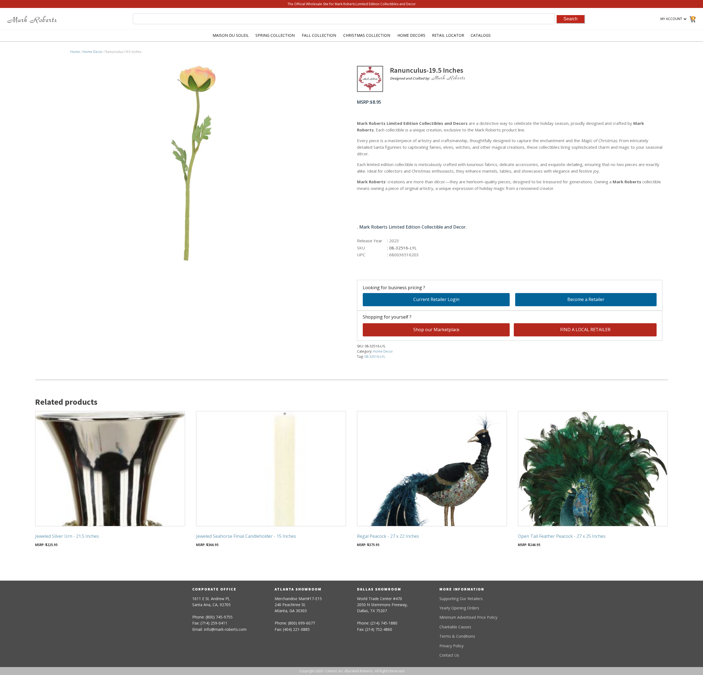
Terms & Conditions (457, 636)
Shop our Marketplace (436, 330)
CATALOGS (481, 35)
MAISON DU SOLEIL (231, 35)
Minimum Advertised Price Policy (468, 617)
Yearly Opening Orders (459, 608)
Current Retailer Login (436, 299)
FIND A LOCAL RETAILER (585, 330)
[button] (206, 75)
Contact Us (449, 655)
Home (75, 51)
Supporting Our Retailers (461, 598)
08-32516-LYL (374, 356)
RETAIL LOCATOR (448, 35)
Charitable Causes (455, 626)
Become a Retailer (585, 299)
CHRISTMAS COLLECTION (366, 35)
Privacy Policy (451, 645)
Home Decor (93, 51)
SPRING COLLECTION (275, 35)
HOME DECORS (411, 35)
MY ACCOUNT (671, 18)
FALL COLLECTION (319, 35)
